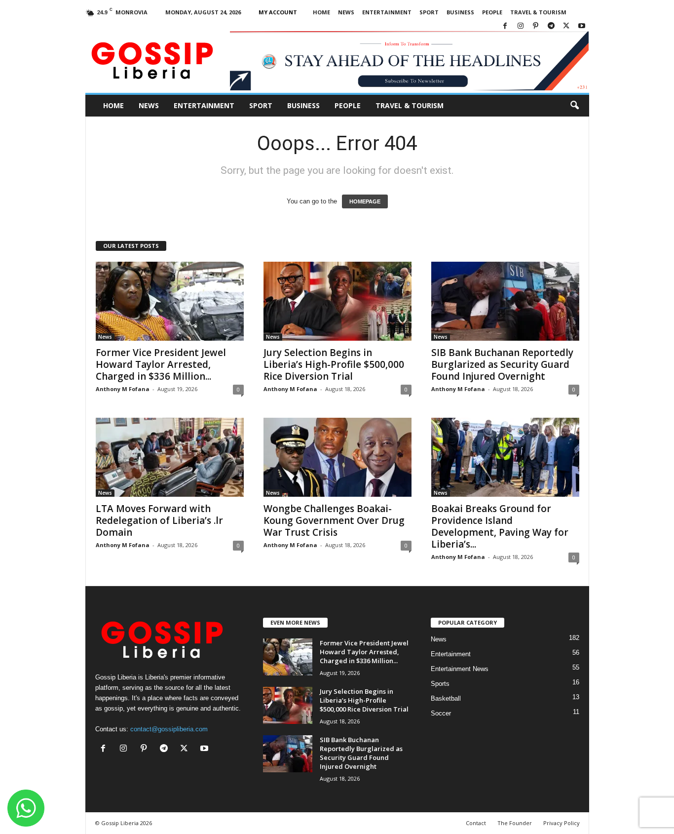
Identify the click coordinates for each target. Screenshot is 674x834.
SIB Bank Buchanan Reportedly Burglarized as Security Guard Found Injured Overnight (502, 364)
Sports (440, 683)
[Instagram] (520, 26)
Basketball (446, 698)
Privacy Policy (561, 823)
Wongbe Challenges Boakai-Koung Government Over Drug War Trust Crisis (334, 520)
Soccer (441, 713)
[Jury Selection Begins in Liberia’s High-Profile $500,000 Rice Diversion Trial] (337, 301)
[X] (566, 26)
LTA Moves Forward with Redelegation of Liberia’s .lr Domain (159, 520)
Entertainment (387, 12)
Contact (476, 823)
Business (460, 12)
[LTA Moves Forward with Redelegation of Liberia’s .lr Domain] (170, 457)
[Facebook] (505, 26)
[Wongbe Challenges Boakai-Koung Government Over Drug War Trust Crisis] (337, 457)
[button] (574, 106)
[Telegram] (551, 26)
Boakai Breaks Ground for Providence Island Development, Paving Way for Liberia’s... (499, 526)
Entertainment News (459, 669)
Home (321, 12)
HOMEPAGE (364, 201)
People (492, 12)
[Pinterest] (536, 26)
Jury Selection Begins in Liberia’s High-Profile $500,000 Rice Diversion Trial (333, 364)
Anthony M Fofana (123, 389)
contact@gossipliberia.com (169, 729)
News (346, 12)
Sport (429, 12)
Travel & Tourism (538, 12)
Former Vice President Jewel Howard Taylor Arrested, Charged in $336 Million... (161, 364)
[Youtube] (582, 26)
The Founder (514, 823)
